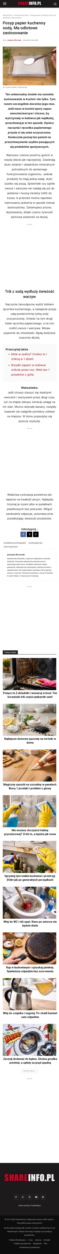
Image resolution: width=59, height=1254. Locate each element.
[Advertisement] (29, 255)
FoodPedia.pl (36, 1205)
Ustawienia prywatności (29, 1247)
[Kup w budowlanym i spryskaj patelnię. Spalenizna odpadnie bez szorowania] (29, 948)
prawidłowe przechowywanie (15, 543)
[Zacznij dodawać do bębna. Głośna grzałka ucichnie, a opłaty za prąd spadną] (29, 1040)
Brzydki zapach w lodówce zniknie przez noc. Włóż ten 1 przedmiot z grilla (30, 370)
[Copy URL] (36, 534)
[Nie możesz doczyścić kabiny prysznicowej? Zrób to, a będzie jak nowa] (29, 811)
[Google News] (43, 1197)
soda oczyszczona (11, 547)
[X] (29, 534)
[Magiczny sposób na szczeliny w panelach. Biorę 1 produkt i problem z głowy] (29, 765)
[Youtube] (36, 1197)
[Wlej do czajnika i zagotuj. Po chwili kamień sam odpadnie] (29, 994)
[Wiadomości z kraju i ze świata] (29, 3)
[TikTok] (22, 1197)
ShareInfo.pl (7, 15)
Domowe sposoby (21, 15)
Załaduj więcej (28, 1071)
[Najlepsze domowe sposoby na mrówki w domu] (29, 720)
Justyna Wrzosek (14, 40)
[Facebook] (23, 534)
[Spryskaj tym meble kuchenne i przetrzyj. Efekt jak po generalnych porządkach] (29, 857)
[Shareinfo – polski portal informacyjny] (29, 1177)
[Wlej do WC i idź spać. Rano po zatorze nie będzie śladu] (29, 903)
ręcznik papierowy (35, 543)
